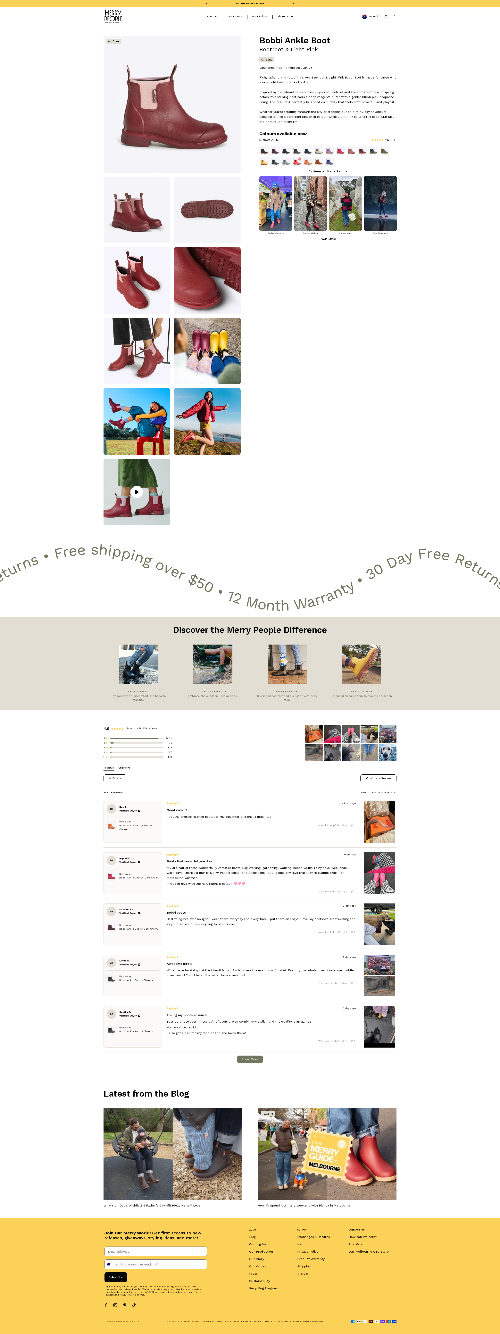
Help (300, 1244)
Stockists (355, 1244)
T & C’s (302, 1273)
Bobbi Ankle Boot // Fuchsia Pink (138, 877)
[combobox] (112, 1264)
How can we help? (363, 1237)
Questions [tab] (124, 768)
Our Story (256, 1259)
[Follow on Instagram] (115, 1305)
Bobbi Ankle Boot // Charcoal (136, 980)
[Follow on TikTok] (134, 1305)
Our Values (257, 1266)
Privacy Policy (126, 1294)
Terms (140, 1294)
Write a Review (382, 779)
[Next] (293, 3)
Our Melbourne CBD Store (369, 1251)
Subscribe (115, 1277)
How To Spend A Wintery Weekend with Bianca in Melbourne (304, 1205)
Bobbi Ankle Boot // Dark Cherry (138, 928)
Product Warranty (311, 1259)
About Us (283, 16)
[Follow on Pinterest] (124, 1305)
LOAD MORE (328, 239)
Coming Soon (259, 1244)
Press (253, 1273)
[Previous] (206, 3)
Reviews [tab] (109, 768)
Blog (252, 1237)
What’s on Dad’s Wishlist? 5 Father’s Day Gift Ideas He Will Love (152, 1205)
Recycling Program (263, 1288)
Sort (364, 792)
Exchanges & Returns (313, 1237)
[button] (361, 140)
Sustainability (259, 1281)
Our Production (261, 1251)
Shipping (304, 1266)
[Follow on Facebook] (106, 1305)
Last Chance (235, 16)
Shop (210, 16)
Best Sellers (260, 16)
